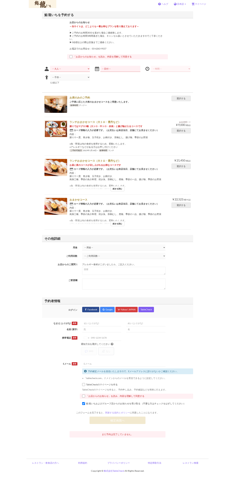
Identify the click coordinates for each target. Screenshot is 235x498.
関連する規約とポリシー (117, 412)
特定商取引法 (154, 462)
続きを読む (117, 188)
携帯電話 (69, 337)
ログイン (72, 309)
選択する (181, 98)
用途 (75, 247)
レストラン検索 (190, 462)
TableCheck (146, 309)
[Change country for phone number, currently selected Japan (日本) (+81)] (86, 338)
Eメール (69, 363)
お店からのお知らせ (80, 22)
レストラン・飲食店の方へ (45, 462)
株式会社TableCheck (114, 470)
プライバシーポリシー (118, 462)
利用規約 (82, 462)
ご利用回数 (71, 256)
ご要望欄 (72, 280)
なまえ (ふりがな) (65, 323)
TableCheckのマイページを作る (102, 384)
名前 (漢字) (72, 329)
